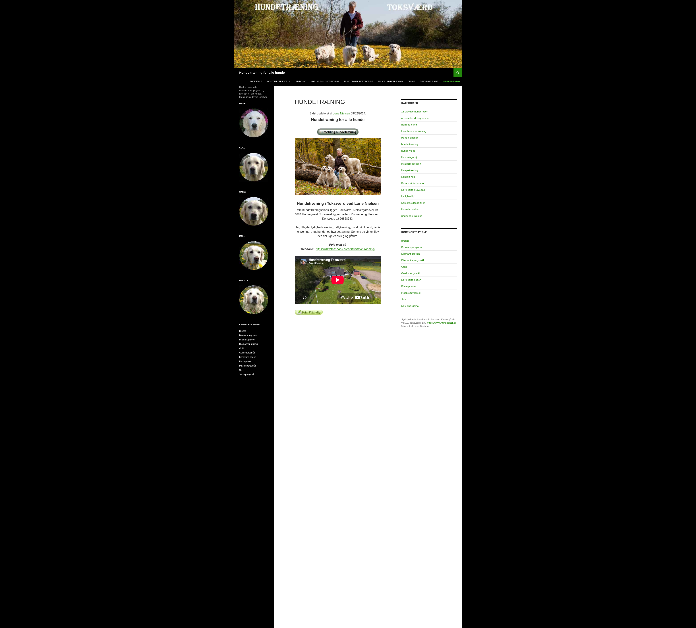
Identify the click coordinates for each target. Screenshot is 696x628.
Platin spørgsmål (410, 292)
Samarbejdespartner (413, 202)
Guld (404, 266)
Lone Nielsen (341, 113)
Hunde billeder (409, 137)
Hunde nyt (300, 81)
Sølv (403, 299)
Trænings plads (429, 81)
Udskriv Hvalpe (410, 209)
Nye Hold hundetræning (325, 81)
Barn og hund (409, 124)
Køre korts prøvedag (413, 189)
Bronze (405, 240)
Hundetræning (451, 81)
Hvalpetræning (409, 170)
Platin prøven (409, 286)
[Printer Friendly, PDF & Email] (309, 311)
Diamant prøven (410, 253)
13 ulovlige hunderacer (414, 111)
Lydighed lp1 (408, 196)
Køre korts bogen (411, 279)
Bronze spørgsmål (411, 247)
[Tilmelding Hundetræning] (338, 131)
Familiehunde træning (413, 131)
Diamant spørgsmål (412, 260)
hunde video (408, 150)
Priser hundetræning (390, 81)
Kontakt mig (408, 176)
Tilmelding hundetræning (358, 81)
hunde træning (409, 144)
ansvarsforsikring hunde (415, 118)
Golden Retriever (277, 81)
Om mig (411, 81)
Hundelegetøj (409, 157)
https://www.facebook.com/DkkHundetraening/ (345, 249)
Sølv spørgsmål (410, 305)
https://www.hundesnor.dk (441, 322)
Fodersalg (256, 81)
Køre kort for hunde (412, 183)
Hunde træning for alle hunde (262, 72)
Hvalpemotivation (411, 163)
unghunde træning (411, 215)
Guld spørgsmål (410, 273)
